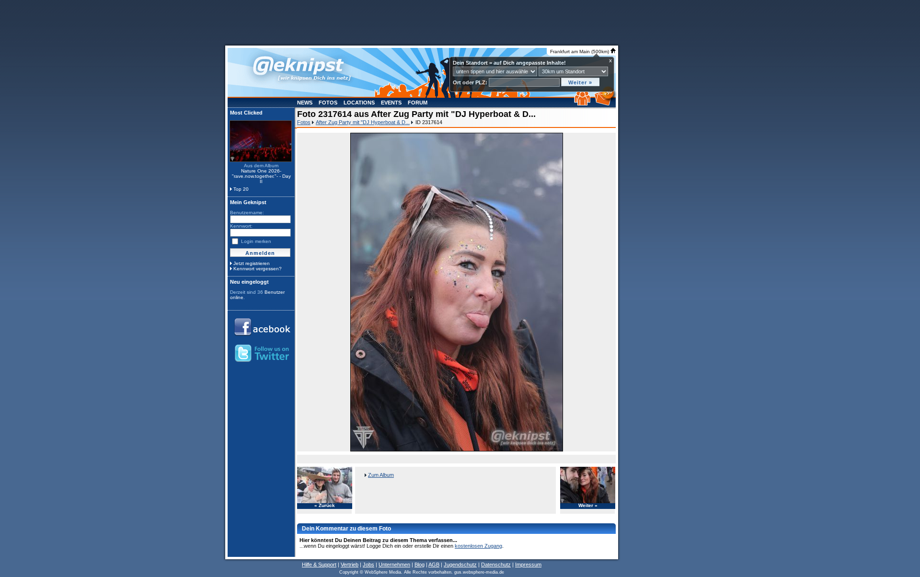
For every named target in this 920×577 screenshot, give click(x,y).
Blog (419, 564)
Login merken (256, 241)
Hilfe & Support (319, 564)
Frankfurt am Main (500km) (580, 51)
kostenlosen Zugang (478, 546)
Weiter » (588, 505)
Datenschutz (496, 564)
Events (391, 102)
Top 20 (241, 189)
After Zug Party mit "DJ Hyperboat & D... (363, 122)
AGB (433, 564)
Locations (359, 102)
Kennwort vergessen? (257, 268)
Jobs (368, 564)
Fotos (328, 102)
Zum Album (381, 475)
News (304, 102)
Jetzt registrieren (251, 263)
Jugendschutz (460, 564)
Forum (417, 102)
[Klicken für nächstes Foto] (456, 292)
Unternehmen (394, 564)
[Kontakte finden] (583, 103)
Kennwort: (241, 226)
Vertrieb (349, 564)
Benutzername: (247, 212)
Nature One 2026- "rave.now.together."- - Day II (261, 176)
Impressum (528, 564)
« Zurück (324, 505)
